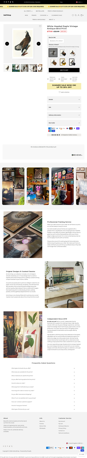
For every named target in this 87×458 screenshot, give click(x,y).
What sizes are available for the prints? (22, 372)
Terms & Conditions (64, 433)
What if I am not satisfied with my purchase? (23, 398)
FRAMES (34, 15)
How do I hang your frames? (19, 405)
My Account (62, 421)
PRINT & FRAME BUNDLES (55, 11)
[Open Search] (75, 15)
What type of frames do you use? (20, 409)
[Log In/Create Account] (78, 15)
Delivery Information (55, 115)
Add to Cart (64, 70)
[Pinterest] (8, 2)
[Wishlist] (73, 15)
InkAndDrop (15, 451)
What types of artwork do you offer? (21, 368)
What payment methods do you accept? (22, 387)
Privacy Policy (62, 428)
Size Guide (52, 123)
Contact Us (61, 430)
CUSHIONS (43, 15)
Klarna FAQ (43, 426)
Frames (42, 423)
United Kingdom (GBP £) (75, 443)
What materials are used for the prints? (22, 375)
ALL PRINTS (27, 11)
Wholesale (42, 428)
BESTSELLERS (40, 11)
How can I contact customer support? (21, 401)
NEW (26, 15)
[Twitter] (13, 2)
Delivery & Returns (64, 426)
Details (51, 99)
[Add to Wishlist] (40, 26)
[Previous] (26, 2)
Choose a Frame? (54, 44)
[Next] (61, 2)
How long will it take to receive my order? (22, 390)
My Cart (61, 423)
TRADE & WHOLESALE (38, 19)
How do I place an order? (18, 383)
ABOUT (51, 19)
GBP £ (79, 2)
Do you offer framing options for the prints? (23, 379)
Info (50, 107)
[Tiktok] (10, 2)
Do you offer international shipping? (21, 394)
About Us (42, 421)
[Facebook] (4, 2)
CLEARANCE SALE (57, 15)
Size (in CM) (52, 37)
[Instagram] (6, 2)
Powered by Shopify (25, 451)
